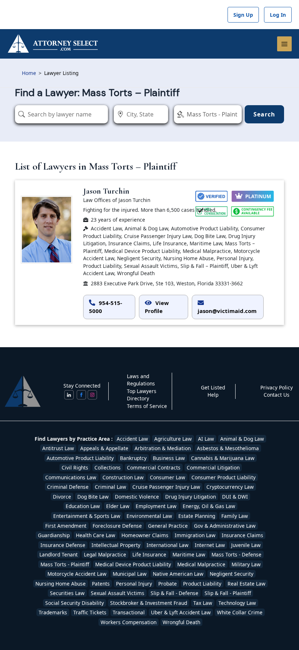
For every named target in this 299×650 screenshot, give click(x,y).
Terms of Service (147, 406)
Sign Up (243, 14)
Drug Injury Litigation (190, 496)
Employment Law (156, 506)
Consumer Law (167, 477)
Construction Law (123, 477)
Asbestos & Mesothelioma (228, 448)
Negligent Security (231, 573)
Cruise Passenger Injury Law (166, 486)
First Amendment (65, 525)
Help (212, 394)
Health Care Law (95, 535)
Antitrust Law (58, 448)
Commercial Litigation (213, 467)
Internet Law (210, 545)
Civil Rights (75, 467)
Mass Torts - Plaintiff (64, 564)
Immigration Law (195, 535)
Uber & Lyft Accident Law (181, 612)
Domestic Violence (137, 496)
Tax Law (202, 602)
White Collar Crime (240, 612)
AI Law (206, 438)
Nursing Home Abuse (60, 583)
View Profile (157, 307)
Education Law (83, 506)
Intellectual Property (116, 545)
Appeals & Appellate (104, 448)
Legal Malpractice (105, 554)
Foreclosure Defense (117, 525)
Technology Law (237, 602)
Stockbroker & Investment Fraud (148, 602)
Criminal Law (110, 486)
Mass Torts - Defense (236, 554)
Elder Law (117, 506)
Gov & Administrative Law (225, 525)
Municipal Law (130, 573)
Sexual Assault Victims (117, 593)
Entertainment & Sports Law (86, 515)
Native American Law (178, 573)
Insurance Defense (62, 545)
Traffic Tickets (89, 612)
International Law (168, 545)
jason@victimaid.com (227, 310)
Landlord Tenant (58, 554)
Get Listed (213, 387)
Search (264, 114)
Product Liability (202, 583)
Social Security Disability (74, 602)
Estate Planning (196, 515)
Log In (278, 14)
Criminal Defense (68, 486)
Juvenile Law (246, 545)
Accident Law (132, 438)
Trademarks (53, 612)
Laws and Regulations (141, 380)
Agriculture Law (173, 438)
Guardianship (54, 535)
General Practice (168, 525)
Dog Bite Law (93, 496)
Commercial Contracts (153, 467)
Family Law (234, 515)
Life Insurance (149, 554)
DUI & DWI (235, 496)
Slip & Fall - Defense (174, 593)
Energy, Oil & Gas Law (209, 506)
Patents (101, 583)
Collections (107, 467)
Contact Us (277, 394)
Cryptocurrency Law (230, 486)
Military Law (246, 564)
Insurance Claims (242, 535)
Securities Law (67, 593)
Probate (167, 583)
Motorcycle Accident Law (76, 573)
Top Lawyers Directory (141, 395)
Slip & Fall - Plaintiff (228, 593)
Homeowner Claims (144, 535)
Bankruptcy (133, 458)
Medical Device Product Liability (133, 564)
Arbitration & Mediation (163, 448)
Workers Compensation (128, 622)
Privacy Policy (276, 387)
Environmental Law (149, 515)
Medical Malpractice (201, 564)
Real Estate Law (246, 583)
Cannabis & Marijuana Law (223, 458)
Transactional (129, 612)
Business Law (169, 458)
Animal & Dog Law (242, 438)
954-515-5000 (105, 307)
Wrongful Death (181, 622)
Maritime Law (188, 554)
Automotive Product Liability (80, 458)
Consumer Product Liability (223, 477)
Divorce (62, 496)
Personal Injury (134, 583)
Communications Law (70, 477)
